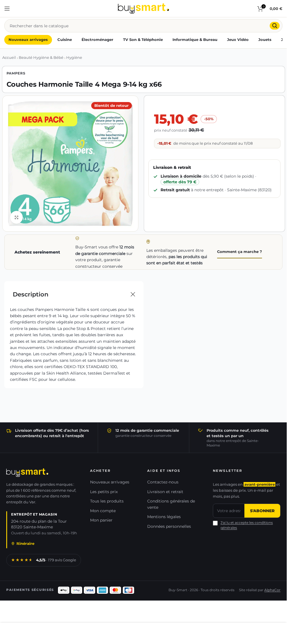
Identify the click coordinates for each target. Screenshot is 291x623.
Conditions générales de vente (171, 504)
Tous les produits (107, 501)
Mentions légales (164, 516)
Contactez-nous (162, 482)
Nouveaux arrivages (109, 482)
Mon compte (103, 510)
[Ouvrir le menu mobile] (7, 8)
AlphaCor (272, 590)
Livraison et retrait (165, 491)
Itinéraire (25, 543)
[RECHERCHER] (275, 26)
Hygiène (74, 57)
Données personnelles (169, 526)
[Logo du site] (143, 8)
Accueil (9, 57)
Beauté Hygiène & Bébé (41, 57)
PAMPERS (16, 73)
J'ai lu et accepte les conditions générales (247, 525)
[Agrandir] (16, 217)
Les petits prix (104, 491)
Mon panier (101, 520)
